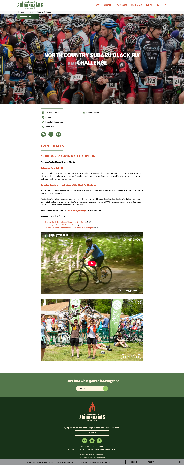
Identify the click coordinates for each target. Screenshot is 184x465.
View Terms (108, 462)
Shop (94, 446)
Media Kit (101, 449)
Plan (158, 5)
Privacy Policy (111, 449)
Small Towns (136, 5)
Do (82, 446)
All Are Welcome (91, 449)
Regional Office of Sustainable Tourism (96, 457)
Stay (97, 5)
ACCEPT (151, 462)
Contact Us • (81, 449)
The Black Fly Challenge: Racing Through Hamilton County (65, 222)
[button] (123, 357)
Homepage (21, 12)
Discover (107, 5)
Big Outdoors (121, 5)
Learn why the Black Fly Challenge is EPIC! (59, 225)
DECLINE (134, 462)
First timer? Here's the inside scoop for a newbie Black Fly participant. (69, 228)
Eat (90, 446)
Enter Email (92, 433)
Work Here (71, 449)
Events (149, 5)
